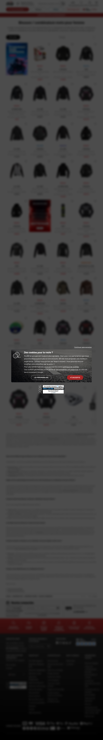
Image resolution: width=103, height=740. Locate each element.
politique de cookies (71, 367)
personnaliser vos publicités (67, 369)
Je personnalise (41, 377)
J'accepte (76, 377)
